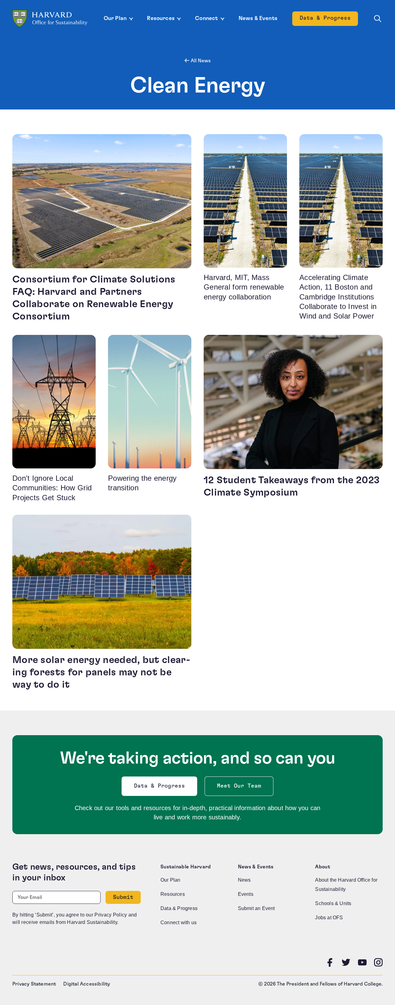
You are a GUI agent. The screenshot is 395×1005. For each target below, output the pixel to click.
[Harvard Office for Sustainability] (50, 18)
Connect (206, 18)
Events (245, 894)
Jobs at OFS (329, 917)
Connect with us (178, 922)
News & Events (258, 18)
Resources (161, 18)
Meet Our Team (239, 786)
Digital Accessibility (86, 984)
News (244, 880)
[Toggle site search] (378, 19)
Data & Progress (329, 19)
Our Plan (115, 18)
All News (200, 60)
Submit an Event (256, 908)
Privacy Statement (34, 984)
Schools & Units (333, 903)
